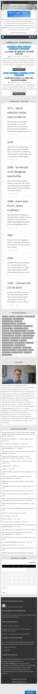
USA (31, 350)
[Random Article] (32, 37)
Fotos (5, 331)
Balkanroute (17, 410)
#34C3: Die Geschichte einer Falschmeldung (14, 553)
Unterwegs (22, 350)
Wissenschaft (25, 49)
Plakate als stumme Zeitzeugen (10, 513)
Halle (30, 331)
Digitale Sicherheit (9, 323)
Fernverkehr (7, 328)
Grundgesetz (22, 32)
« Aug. (3, 592)
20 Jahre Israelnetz (7, 519)
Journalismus (28, 335)
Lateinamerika (27, 338)
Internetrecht (8, 335)
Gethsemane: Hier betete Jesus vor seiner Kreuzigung (17, 461)
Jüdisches (27, 46)
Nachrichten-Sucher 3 (15, 56)
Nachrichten (14, 49)
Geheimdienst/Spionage (18, 331)
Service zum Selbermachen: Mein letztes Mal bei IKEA (16, 548)
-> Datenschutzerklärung (9, 647)
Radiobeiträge (7, 345)
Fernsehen (28, 326)
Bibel (6, 73)
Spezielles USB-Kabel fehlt (9, 545)
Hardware (6, 333)
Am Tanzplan (9, 607)
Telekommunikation (9, 350)
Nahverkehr (19, 343)
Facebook (18, 326)
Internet (17, 333)
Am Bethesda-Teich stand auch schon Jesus (14, 491)
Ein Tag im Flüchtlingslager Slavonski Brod (13, 542)
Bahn (12, 316)
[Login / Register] (35, 37)
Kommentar (15, 338)
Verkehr (6, 352)
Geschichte (12, 46)
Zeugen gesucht (6, 466)
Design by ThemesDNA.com (19, 682)
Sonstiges (17, 347)
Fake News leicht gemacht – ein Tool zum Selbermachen (17, 439)
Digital (18, 321)
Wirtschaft (7, 355)
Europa (21, 323)
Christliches (14, 73)
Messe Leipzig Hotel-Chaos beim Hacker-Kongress (16, 503)
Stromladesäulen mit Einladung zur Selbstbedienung (16, 486)
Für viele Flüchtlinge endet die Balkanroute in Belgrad (16, 472)
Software (6, 347)
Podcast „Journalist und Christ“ (11, 626)
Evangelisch (7, 326)
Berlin (20, 316)
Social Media (20, 345)
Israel (19, 46)
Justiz (5, 338)
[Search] (30, 37)
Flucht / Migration (21, 328)
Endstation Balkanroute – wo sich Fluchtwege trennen (17, 537)
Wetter (27, 352)
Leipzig (5, 340)
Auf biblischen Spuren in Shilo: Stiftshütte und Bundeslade (18, 481)
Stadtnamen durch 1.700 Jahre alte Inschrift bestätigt (19, 79)
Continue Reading (18, 69)
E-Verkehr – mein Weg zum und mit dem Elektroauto (16, 634)
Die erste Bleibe (6, 516)
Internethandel (28, 333)
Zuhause (4, 469)
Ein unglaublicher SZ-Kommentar (11, 444)
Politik (29, 343)
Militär (22, 340)
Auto (5, 316)
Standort (27, 347)
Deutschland (7, 321)
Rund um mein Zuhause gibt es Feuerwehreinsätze (16, 494)
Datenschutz (18, 319)
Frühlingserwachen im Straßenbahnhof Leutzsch (15, 529)
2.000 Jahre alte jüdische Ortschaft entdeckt (19, 52)
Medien (14, 340)
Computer (7, 319)
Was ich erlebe (17, 352)
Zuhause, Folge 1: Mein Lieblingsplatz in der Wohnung (16, 508)
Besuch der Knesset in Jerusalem (11, 522)
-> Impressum (6, 650)
